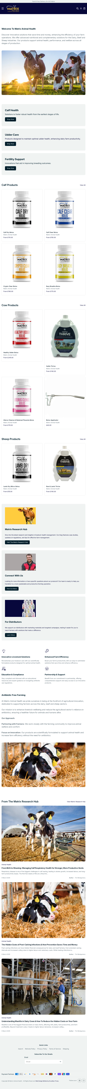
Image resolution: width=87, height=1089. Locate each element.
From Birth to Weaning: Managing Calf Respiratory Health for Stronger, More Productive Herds (42, 868)
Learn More (11, 635)
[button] (77, 8)
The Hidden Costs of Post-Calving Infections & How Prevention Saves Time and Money (39, 945)
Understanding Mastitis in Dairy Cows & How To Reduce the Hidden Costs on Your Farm (39, 1021)
